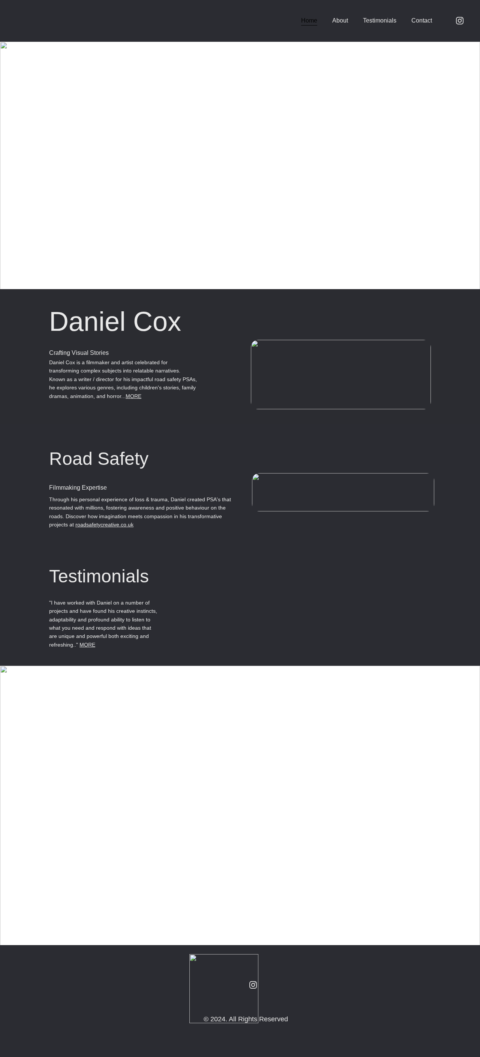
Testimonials (379, 20)
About (340, 20)
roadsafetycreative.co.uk (104, 525)
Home (309, 20)
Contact (421, 20)
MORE (133, 396)
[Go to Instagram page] (460, 20)
